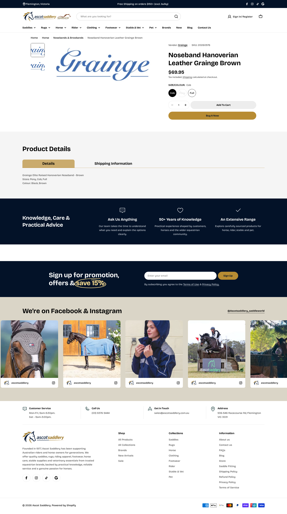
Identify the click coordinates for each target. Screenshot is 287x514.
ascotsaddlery (40, 382)
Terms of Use (191, 284)
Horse (45, 37)
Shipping (187, 77)
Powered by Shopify (64, 505)
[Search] (176, 16)
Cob (172, 93)
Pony (183, 94)
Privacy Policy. (210, 284)
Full (192, 93)
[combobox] (128, 16)
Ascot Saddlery (41, 505)
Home (34, 37)
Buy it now (212, 115)
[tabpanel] (143, 179)
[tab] (48, 164)
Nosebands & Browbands (68, 37)
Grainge (183, 45)
